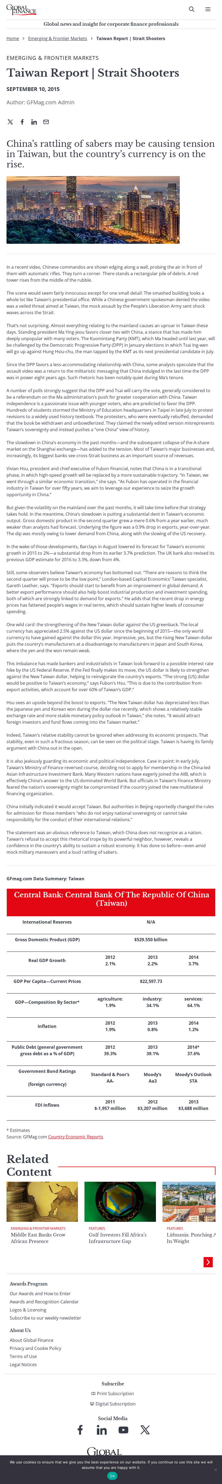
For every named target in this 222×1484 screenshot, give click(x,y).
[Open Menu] (208, 9)
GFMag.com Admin (50, 102)
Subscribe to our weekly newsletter (45, 1318)
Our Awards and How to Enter (40, 1294)
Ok (112, 1476)
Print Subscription (115, 1394)
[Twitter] (12, 122)
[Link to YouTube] (123, 1430)
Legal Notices (23, 1365)
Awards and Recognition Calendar (44, 1302)
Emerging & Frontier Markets (57, 38)
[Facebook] (24, 122)
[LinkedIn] (36, 122)
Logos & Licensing (28, 1310)
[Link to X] (145, 1430)
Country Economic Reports (75, 1137)
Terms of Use (23, 1356)
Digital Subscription (116, 1404)
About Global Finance (31, 1340)
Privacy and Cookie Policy (35, 1348)
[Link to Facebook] (80, 1430)
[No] (215, 1469)
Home (12, 38)
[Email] (48, 122)
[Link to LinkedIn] (102, 1430)
